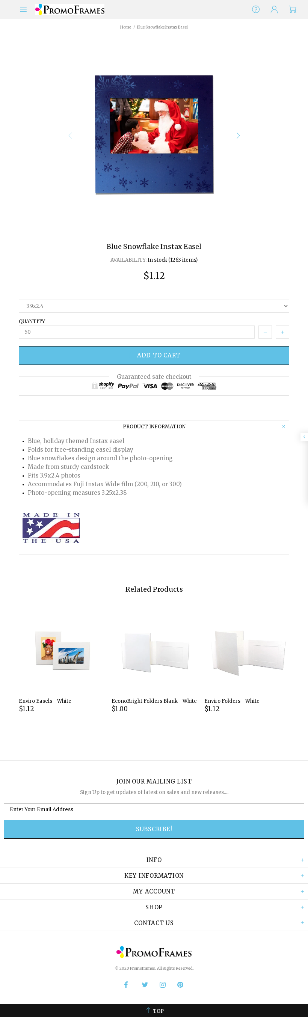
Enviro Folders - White (232, 701)
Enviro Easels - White (45, 701)
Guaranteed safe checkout (154, 376)
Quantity (32, 321)
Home (125, 27)
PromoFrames (69, 9)
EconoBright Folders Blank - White (154, 701)
